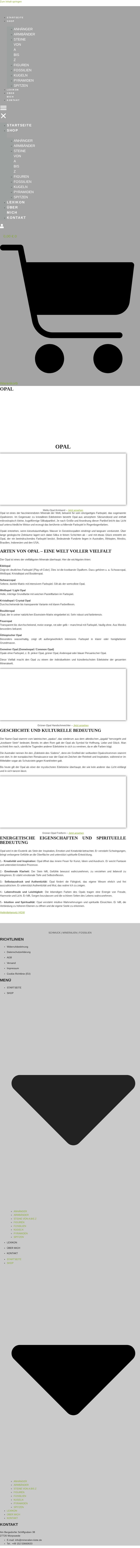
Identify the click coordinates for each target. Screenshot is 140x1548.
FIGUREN (21, 65)
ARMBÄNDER (24, 34)
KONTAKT (13, 100)
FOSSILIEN (22, 70)
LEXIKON (13, 90)
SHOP (10, 21)
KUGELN (20, 75)
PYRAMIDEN (24, 80)
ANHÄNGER (23, 29)
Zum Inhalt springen (11, 1)
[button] (3, 112)
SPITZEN (21, 85)
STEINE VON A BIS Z (25, 1218)
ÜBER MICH (11, 95)
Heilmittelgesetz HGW (12, 912)
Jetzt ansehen (75, 510)
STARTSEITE (15, 17)
